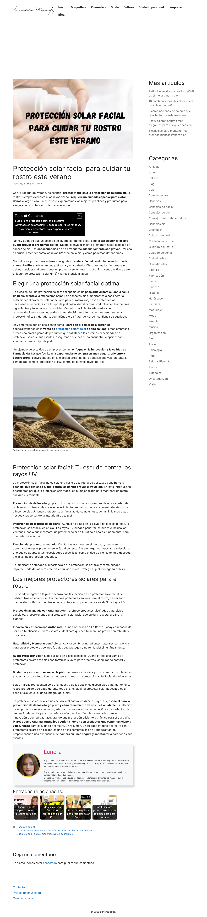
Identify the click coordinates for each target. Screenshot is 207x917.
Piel (151, 338)
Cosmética (98, 7)
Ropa (152, 355)
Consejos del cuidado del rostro (169, 218)
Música (153, 327)
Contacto (19, 887)
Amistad (154, 166)
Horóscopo (156, 298)
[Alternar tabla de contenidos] (78, 216)
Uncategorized (158, 378)
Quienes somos (23, 898)
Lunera (35, 233)
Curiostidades (158, 264)
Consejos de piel (26, 827)
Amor (152, 172)
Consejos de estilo (161, 206)
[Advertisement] (103, 45)
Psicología (155, 350)
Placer (153, 344)
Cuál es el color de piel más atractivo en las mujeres (45, 833)
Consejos (155, 201)
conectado (50, 863)
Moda (115, 7)
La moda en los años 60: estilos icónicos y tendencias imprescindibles (55, 830)
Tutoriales (155, 373)
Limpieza (175, 7)
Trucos (153, 367)
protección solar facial (71, 328)
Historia (154, 292)
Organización (157, 332)
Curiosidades (157, 258)
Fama (152, 281)
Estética (154, 269)
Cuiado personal (159, 235)
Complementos (158, 195)
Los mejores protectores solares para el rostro (44, 229)
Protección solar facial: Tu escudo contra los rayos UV (49, 224)
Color (152, 189)
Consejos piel (157, 224)
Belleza (128, 7)
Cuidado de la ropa (161, 241)
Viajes (153, 384)
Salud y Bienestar (160, 361)
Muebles (154, 321)
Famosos (155, 287)
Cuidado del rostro (161, 246)
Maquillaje (79, 7)
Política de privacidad (27, 892)
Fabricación (156, 275)
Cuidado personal (151, 7)
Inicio (62, 7)
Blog (61, 14)
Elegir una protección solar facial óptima (41, 220)
